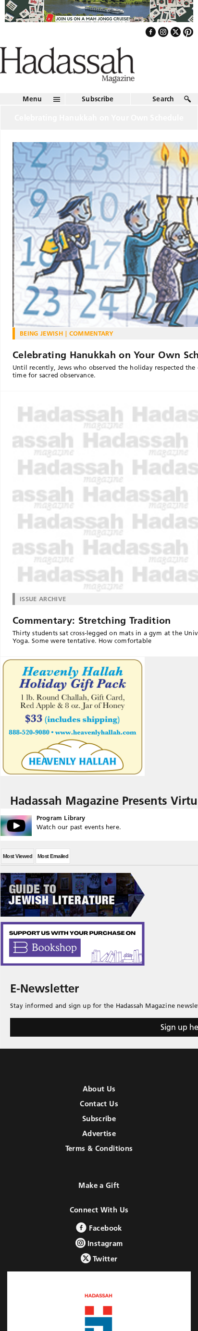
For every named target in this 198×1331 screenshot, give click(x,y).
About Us (99, 1109)
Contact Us (99, 1124)
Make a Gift (98, 1205)
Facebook (104, 1248)
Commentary (91, 354)
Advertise (99, 1154)
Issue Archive (43, 619)
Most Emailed (52, 877)
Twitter (104, 1279)
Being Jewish (41, 354)
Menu (32, 119)
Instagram (104, 1264)
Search (163, 119)
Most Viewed (17, 877)
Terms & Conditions (99, 1169)
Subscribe (98, 119)
